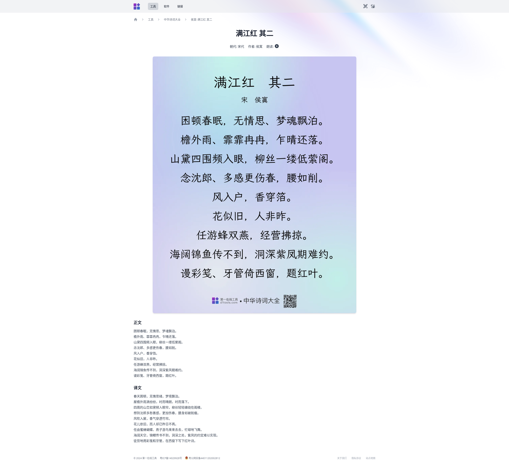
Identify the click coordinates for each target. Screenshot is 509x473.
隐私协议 (356, 458)
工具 (153, 6)
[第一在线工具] (137, 6)
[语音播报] (276, 46)
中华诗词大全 (172, 19)
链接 (180, 6)
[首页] (136, 19)
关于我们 (342, 458)
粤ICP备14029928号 (171, 458)
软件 (166, 6)
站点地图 (370, 458)
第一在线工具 (149, 458)
